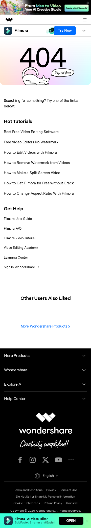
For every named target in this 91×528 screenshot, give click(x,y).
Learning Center (16, 257)
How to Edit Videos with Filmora (30, 152)
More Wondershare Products (44, 326)
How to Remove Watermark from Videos (37, 162)
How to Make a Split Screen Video (32, 173)
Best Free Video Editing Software (31, 132)
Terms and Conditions (28, 490)
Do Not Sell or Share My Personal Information (45, 496)
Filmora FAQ (12, 228)
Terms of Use (68, 490)
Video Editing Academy (21, 248)
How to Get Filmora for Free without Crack (39, 183)
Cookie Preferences (26, 503)
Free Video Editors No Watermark (31, 142)
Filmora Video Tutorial (19, 238)
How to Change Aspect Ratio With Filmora (39, 193)
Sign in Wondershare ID (21, 267)
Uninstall (72, 503)
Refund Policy (53, 503)
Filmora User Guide (18, 219)
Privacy (51, 490)
